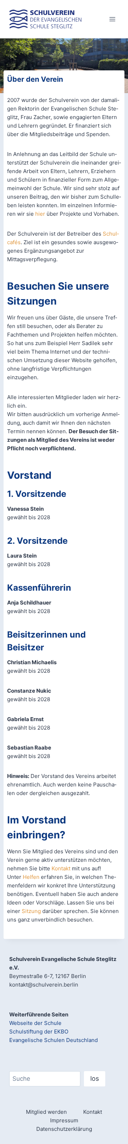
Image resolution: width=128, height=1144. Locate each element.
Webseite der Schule (35, 1023)
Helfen (31, 877)
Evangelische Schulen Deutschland (53, 1040)
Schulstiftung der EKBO (38, 1031)
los (94, 1078)
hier (40, 213)
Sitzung (31, 911)
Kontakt (61, 868)
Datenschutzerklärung (64, 1129)
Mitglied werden (46, 1111)
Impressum (64, 1120)
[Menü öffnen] (112, 19)
